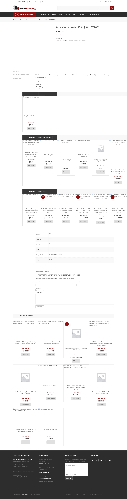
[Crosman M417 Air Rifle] (51, 417)
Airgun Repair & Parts (48, 14)
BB (50, 233)
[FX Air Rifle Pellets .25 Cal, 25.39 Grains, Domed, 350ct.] (66, 200)
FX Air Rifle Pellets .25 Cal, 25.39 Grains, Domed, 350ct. (66, 210)
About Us (68, 494)
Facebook (92, 460)
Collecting (52, 254)
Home (16, 19)
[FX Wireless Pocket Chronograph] (83, 146)
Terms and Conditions (96, 494)
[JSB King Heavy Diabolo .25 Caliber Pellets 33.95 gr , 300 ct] (118, 200)
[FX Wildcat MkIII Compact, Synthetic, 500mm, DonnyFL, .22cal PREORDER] (25, 330)
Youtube (109, 460)
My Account (93, 14)
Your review (39, 292)
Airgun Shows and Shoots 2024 (104, 2)
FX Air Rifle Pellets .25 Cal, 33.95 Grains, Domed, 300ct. (48, 210)
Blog (94, 2)
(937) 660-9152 (21, 2)
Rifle (50, 259)
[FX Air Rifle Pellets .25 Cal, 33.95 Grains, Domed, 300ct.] (48, 200)
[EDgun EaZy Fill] (48, 146)
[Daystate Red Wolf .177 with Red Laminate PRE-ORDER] (101, 377)
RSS (105, 460)
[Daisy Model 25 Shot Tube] (31, 105)
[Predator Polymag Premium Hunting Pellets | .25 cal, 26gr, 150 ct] (31, 200)
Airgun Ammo (42, 191)
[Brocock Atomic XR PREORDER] (51, 374)
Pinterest (96, 460)
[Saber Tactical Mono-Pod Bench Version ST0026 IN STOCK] (118, 154)
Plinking (60, 254)
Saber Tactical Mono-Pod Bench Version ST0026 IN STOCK (118, 171)
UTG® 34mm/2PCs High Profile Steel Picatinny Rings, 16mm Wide (31, 154)
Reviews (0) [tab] (17, 79)
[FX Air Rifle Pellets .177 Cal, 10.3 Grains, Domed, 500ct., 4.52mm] (83, 200)
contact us (36, 2)
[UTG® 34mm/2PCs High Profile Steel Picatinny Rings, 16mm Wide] (31, 145)
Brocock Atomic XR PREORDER (51, 385)
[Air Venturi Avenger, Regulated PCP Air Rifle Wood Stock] (25, 377)
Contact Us (47, 478)
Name (38, 282)
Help (43, 2)
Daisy (75, 40)
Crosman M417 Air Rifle (50, 429)
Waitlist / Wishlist (79, 14)
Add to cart (31, 128)
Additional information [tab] (21, 75)
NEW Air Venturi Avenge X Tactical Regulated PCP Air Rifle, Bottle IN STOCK (76, 387)
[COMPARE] (31, 111)
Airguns (22, 19)
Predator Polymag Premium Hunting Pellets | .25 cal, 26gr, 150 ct (31, 210)
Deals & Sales (64, 14)
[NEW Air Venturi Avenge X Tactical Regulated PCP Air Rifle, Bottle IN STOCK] (76, 374)
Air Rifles (65, 40)
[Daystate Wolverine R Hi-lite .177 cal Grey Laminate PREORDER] (25, 417)
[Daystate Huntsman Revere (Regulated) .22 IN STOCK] (76, 333)
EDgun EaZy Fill (48, 155)
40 (50, 238)
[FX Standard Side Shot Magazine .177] (100, 148)
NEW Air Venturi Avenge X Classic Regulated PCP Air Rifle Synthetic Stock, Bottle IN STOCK (101, 343)
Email (78, 282)
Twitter (101, 460)
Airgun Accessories (44, 137)
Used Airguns (30, 19)
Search (112, 8)
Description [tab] (17, 71)
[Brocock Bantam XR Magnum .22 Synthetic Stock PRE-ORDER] (51, 330)
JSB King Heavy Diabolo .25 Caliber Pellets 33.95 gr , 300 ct (118, 210)
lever (50, 244)
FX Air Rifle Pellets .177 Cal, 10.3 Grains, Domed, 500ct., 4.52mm (83, 210)
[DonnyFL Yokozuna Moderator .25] (66, 148)
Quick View (35, 111)
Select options (101, 354)
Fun (56, 254)
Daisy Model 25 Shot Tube (31, 116)
